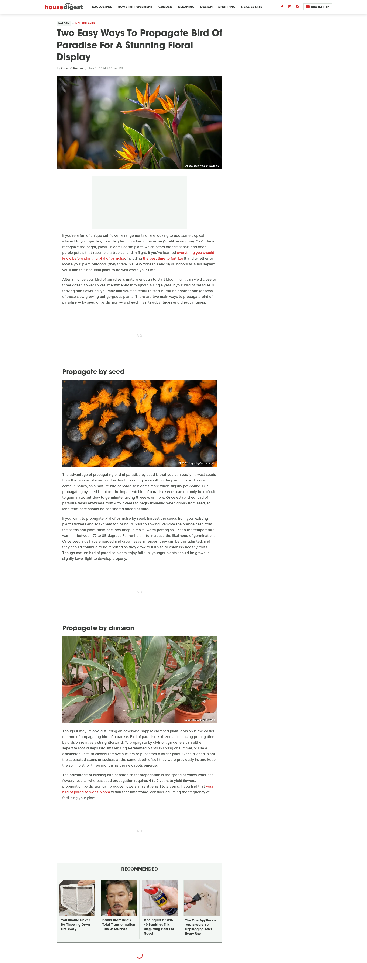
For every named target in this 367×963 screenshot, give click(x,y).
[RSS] (297, 7)
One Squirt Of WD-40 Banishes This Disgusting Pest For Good (159, 927)
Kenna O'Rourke (72, 68)
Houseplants (85, 23)
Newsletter (320, 6)
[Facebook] (282, 7)
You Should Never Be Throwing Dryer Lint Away (75, 925)
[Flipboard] (290, 7)
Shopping (227, 6)
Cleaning (186, 6)
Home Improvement (135, 6)
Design (206, 6)
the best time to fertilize (163, 258)
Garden (165, 6)
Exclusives (102, 6)
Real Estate (252, 6)
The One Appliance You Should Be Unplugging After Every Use (200, 927)
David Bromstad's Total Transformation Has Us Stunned (118, 925)
